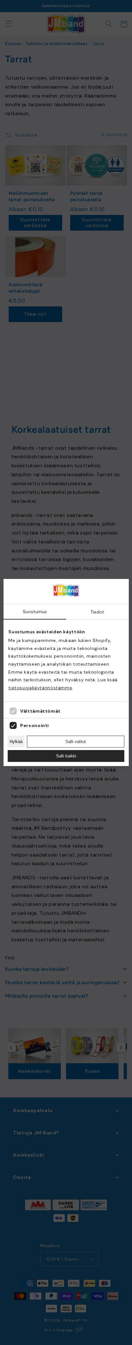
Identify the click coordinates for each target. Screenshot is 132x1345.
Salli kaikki (66, 756)
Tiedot (97, 612)
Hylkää (16, 741)
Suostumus (35, 611)
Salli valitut (75, 741)
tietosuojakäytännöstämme (40, 688)
